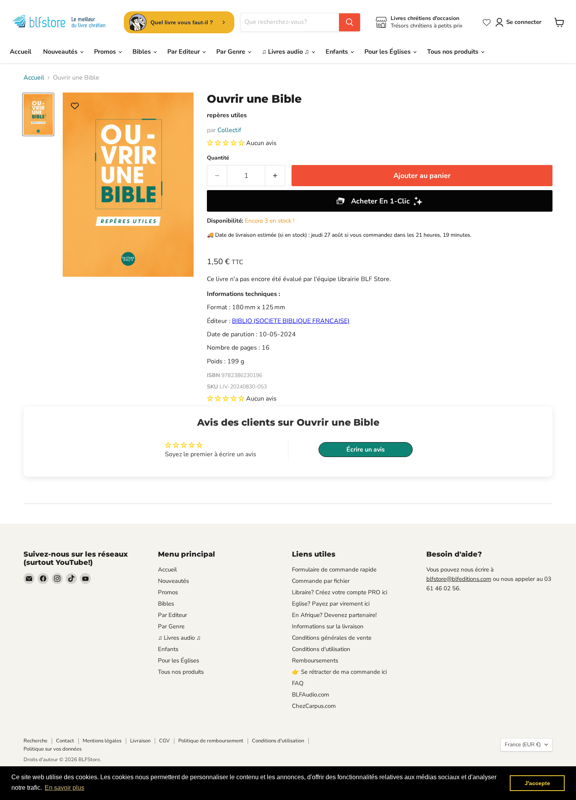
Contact (65, 740)
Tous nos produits (453, 51)
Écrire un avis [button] (365, 449)
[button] (226, 143)
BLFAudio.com (310, 694)
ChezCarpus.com (314, 706)
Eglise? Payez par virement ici (331, 604)
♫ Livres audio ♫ (286, 51)
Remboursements (315, 660)
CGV (164, 740)
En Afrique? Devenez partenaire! (334, 615)
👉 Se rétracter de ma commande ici (339, 672)
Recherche (35, 740)
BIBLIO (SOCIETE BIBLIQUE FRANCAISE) (291, 321)
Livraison (140, 740)
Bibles (142, 51)
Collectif (229, 130)
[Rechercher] (349, 22)
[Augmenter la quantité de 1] (275, 176)
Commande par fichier (321, 581)
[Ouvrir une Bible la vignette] (38, 114)
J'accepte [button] (537, 783)
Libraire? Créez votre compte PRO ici (339, 592)
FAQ (298, 683)
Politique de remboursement (210, 740)
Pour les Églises (388, 51)
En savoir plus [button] (64, 787)
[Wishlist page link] (487, 22)
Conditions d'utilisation (321, 649)
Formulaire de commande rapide (334, 569)
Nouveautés (61, 51)
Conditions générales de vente (331, 638)
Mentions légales (102, 740)
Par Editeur (184, 51)
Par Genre (231, 51)
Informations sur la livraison (328, 626)
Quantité (218, 158)
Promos (106, 51)
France (523, 744)
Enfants (338, 51)
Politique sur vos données (53, 749)
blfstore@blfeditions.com (458, 579)
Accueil (20, 51)
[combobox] (290, 22)
